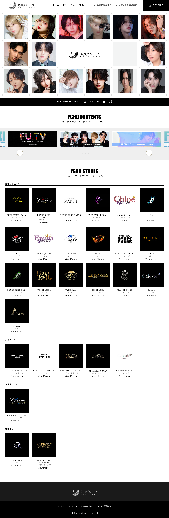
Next (149, 153)
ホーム (55, 5)
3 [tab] (86, 153)
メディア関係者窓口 (128, 5)
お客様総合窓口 (104, 5)
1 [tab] (79, 153)
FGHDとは (69, 5)
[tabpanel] (84, 139)
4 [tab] (89, 153)
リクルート (84, 5)
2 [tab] (83, 153)
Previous (20, 153)
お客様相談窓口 (87, 506)
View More (16, 220)
